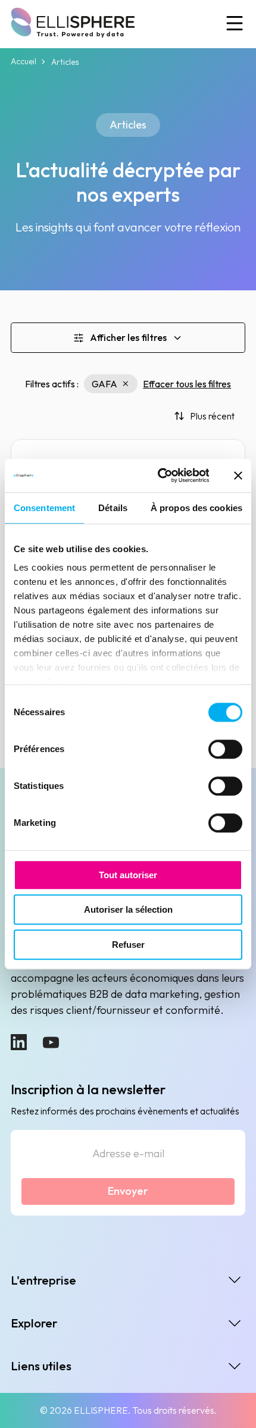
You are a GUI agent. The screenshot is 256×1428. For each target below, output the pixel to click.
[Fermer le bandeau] (238, 475)
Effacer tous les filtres (187, 384)
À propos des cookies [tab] (196, 508)
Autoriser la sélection (128, 909)
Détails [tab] (112, 508)
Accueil (23, 61)
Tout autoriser (128, 875)
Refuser (128, 945)
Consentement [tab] (44, 508)
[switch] (225, 749)
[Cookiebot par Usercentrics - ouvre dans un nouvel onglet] (158, 475)
